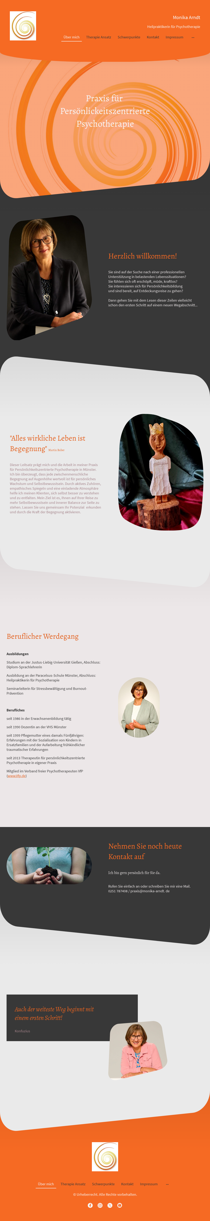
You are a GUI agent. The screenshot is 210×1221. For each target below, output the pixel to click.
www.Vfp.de (17, 775)
